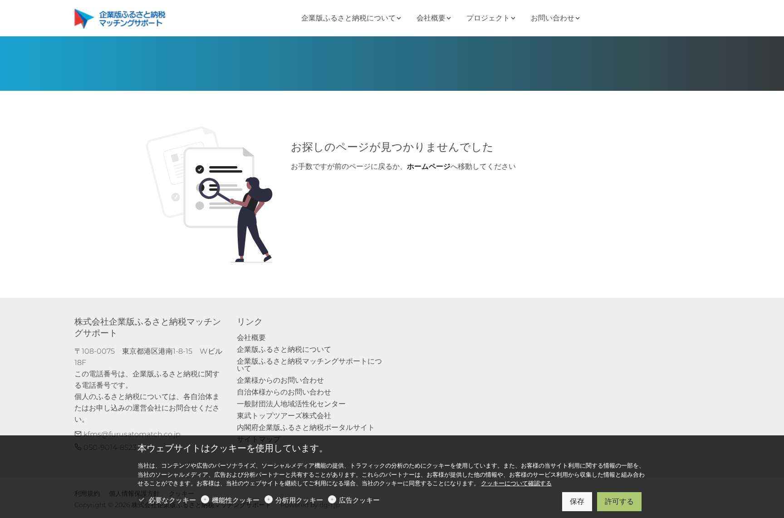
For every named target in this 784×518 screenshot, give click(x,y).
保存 (577, 501)
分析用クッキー (299, 500)
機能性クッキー (236, 500)
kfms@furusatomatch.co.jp (131, 434)
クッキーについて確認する (516, 483)
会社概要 (251, 337)
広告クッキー (359, 500)
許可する (619, 501)
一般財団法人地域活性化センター (291, 404)
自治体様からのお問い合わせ (284, 392)
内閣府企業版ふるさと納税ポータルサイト (306, 427)
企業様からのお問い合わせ (280, 380)
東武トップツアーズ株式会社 (284, 415)
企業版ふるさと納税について (284, 349)
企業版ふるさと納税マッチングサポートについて (309, 365)
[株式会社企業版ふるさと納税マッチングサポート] (122, 17)
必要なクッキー (172, 500)
